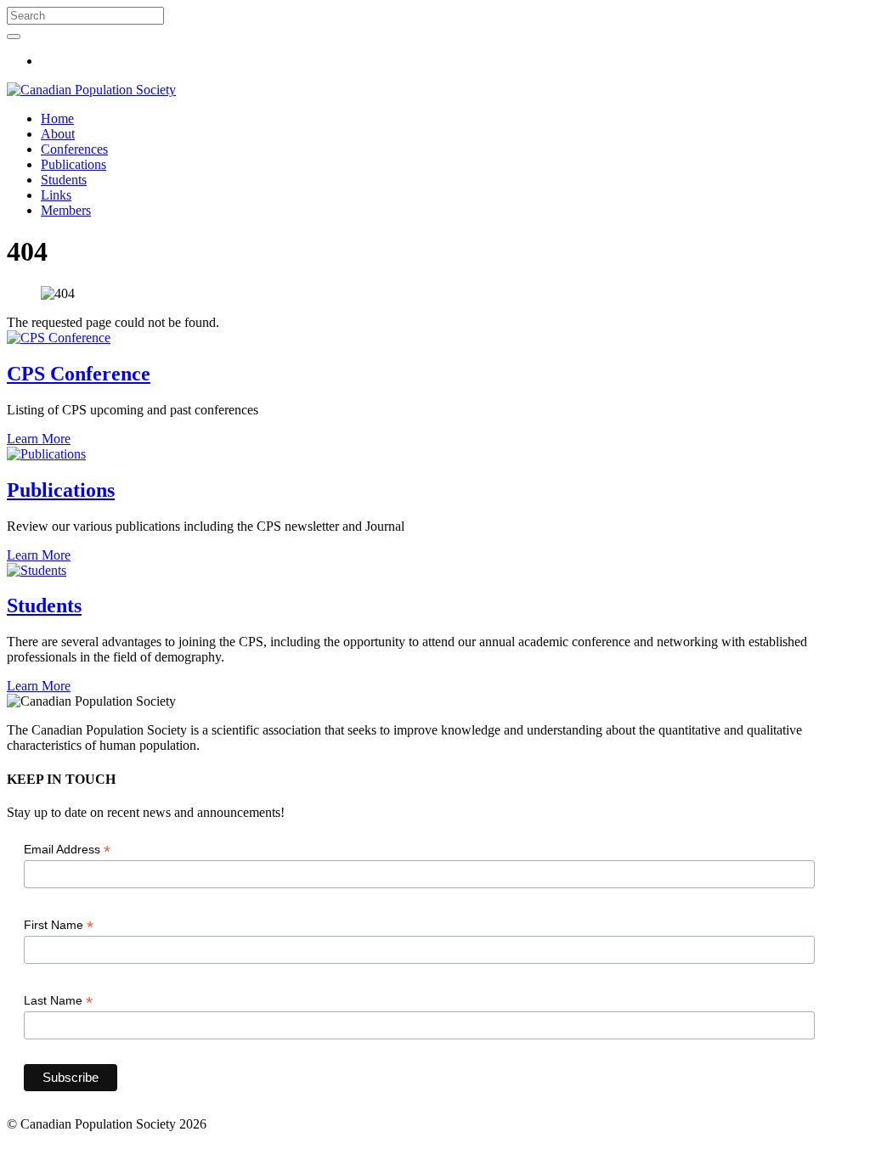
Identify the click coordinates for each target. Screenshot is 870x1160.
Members (66, 210)
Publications (73, 164)
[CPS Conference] (58, 337)
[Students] (36, 570)
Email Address (67, 850)
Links (56, 195)
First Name (58, 925)
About (58, 134)
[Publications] (46, 454)
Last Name (58, 1001)
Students (64, 179)
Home (57, 118)
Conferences (74, 149)
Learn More (39, 438)
